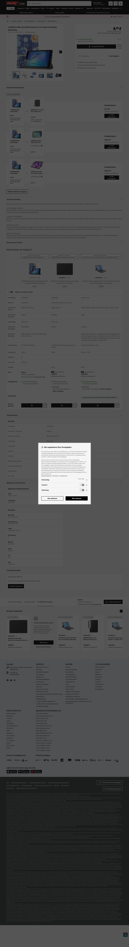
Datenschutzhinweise (46, 475)
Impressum (55, 475)
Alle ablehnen (52, 498)
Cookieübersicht (63, 475)
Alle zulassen (76, 498)
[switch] (82, 485)
